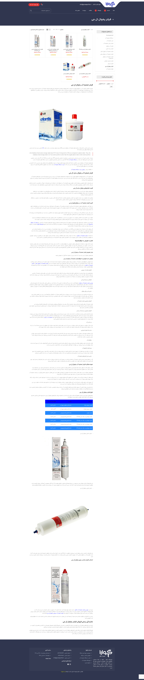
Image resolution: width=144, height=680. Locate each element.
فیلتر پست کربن (109, 48)
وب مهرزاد (63, 671)
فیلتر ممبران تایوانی (108, 61)
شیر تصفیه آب (110, 41)
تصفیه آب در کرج (48, 317)
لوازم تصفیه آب (109, 69)
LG (43, 148)
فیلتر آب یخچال (109, 46)
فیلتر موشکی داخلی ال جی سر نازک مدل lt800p (53, 50)
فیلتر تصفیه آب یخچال (82, 235)
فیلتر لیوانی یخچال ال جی (69, 73)
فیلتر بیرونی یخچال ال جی (85, 73)
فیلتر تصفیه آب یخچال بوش (106, 54)
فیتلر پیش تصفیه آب (108, 43)
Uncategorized (109, 35)
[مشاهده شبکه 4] (47, 30)
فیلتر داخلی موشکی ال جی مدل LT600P (37, 50)
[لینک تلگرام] (68, 664)
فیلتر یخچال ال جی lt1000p (85, 49)
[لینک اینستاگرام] (70, 664)
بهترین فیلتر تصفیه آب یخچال (86, 283)
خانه (92, 29)
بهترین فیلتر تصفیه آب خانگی (81, 610)
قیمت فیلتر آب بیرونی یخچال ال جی (55, 613)
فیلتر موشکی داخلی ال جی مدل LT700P (69, 50)
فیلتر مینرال (110, 63)
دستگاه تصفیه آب (109, 38)
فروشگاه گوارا (40, 224)
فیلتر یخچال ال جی (109, 66)
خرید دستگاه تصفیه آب (59, 164)
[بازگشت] (113, 19)
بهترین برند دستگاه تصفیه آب (78, 169)
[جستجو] (31, 10)
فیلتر (111, 86)
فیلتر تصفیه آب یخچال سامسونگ (108, 57)
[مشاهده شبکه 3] (49, 30)
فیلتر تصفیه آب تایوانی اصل (107, 51)
